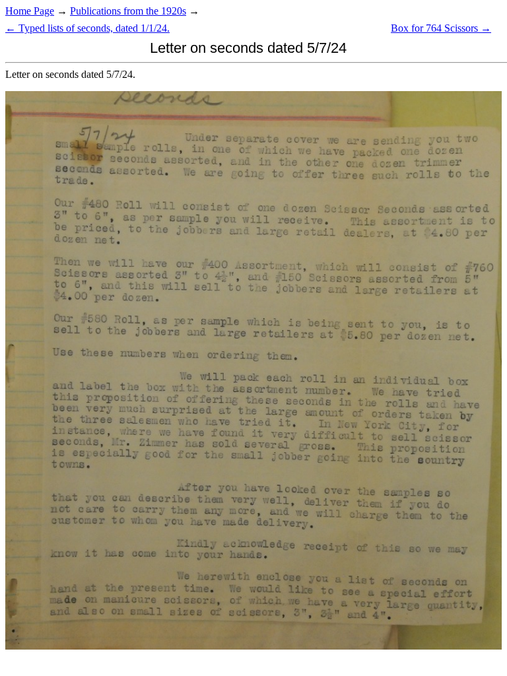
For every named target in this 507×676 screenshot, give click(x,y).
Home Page (29, 11)
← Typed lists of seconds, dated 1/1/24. (87, 28)
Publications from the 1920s (128, 11)
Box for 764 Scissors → (441, 28)
